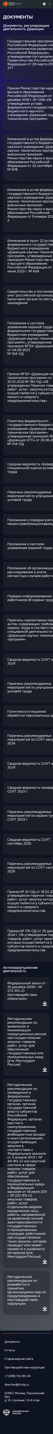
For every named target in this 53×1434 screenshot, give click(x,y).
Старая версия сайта (19, 1359)
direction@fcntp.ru (17, 1384)
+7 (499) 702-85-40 (18, 1376)
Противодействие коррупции (25, 1367)
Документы (12, 1342)
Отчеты (10, 1350)
